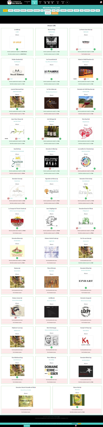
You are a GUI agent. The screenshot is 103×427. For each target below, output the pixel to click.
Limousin (76, 10)
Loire (82, 10)
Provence (87, 10)
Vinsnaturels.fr (14, 2)
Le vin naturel (27, 1)
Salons (40, 1)
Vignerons (34, 1)
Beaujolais (23, 10)
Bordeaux (30, 10)
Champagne (47, 10)
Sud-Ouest (48, 13)
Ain (42, 10)
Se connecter (27, 425)
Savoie (97, 10)
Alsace (5, 10)
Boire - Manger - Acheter (49, 1)
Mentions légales (57, 416)
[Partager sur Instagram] (75, 425)
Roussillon (70, 10)
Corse (53, 10)
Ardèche (11, 10)
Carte (58, 1)
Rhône (92, 10)
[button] (67, 2)
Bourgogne (36, 10)
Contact (62, 1)
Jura (58, 10)
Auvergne (17, 10)
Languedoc (63, 10)
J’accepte (79, 423)
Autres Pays (54, 13)
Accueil (49, 416)
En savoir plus (74, 423)
